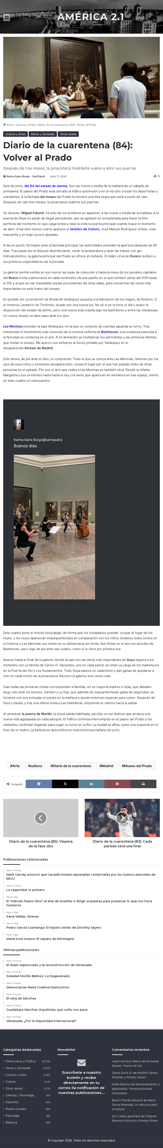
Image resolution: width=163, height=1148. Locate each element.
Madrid (107, 766)
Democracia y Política (21, 1061)
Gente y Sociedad (43, 134)
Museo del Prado (138, 766)
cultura (36, 766)
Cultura (11, 1081)
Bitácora (11, 1122)
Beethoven (109, 332)
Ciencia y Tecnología (20, 1095)
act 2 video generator (126, 1116)
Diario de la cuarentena (72, 766)
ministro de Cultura (84, 229)
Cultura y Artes (26, 124)
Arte (16, 766)
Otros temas (68, 134)
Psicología (13, 1115)
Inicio (9, 124)
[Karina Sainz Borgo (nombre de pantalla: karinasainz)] (19, 428)
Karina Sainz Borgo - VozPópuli (25, 176)
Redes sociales (16, 1109)
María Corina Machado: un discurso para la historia (134, 1104)
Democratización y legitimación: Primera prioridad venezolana (136, 1088)
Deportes (12, 1102)
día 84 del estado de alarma (45, 186)
